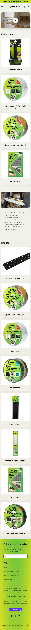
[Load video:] (15, 20)
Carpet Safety (14, 497)
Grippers (14, 181)
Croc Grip (8, 622)
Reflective (14, 351)
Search (5, 567)
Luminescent (14, 388)
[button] (2, 7)
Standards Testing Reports (11, 575)
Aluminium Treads (14, 278)
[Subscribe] (25, 556)
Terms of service (16, 625)
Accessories (14, 70)
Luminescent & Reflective (15, 106)
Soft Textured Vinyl (14, 534)
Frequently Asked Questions (11, 571)
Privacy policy (6, 625)
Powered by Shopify (16, 622)
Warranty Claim (7, 579)
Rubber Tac (14, 424)
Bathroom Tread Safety (14, 461)
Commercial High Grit (14, 145)
